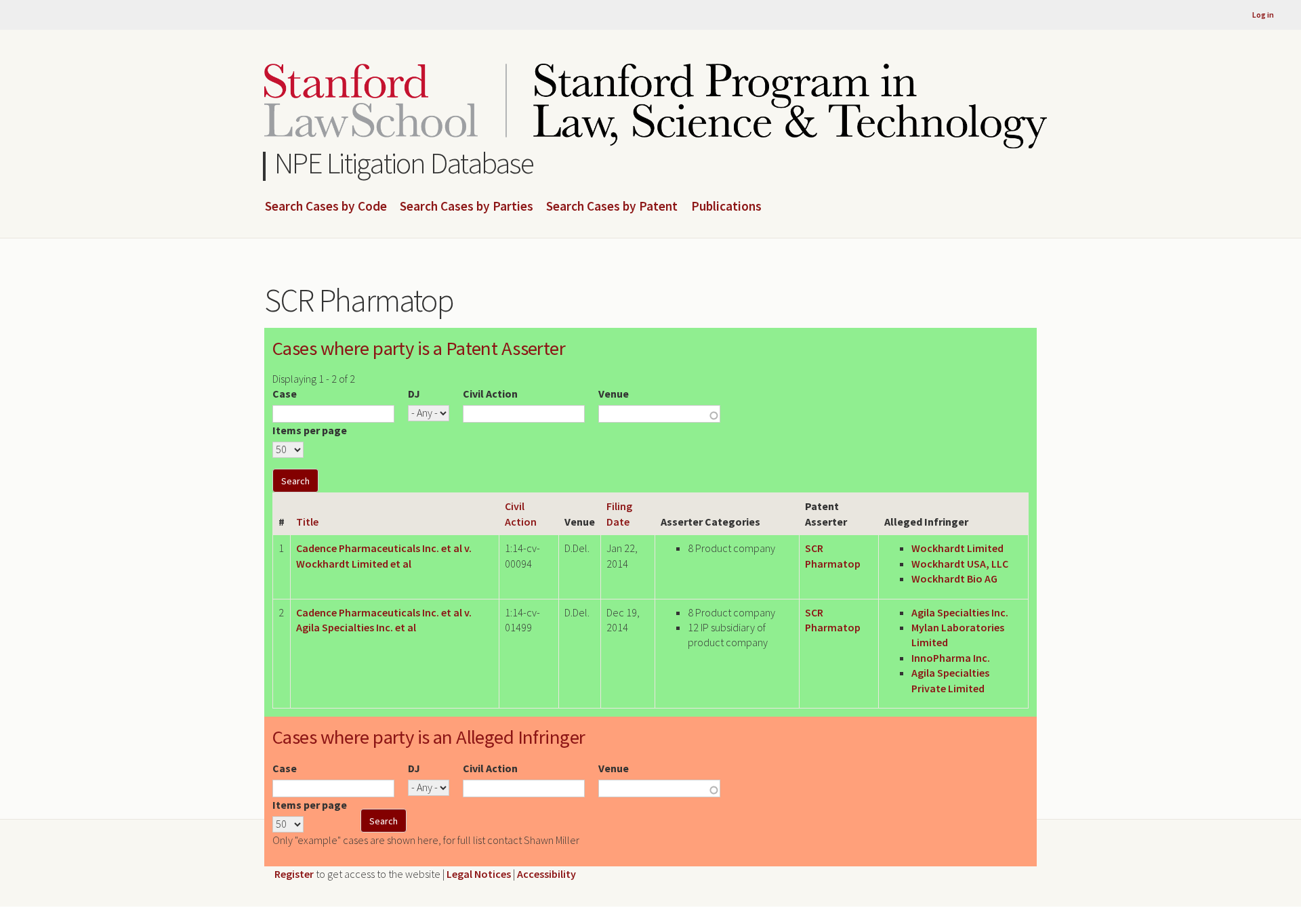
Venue (613, 393)
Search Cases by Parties (466, 206)
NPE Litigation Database (404, 163)
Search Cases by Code (326, 206)
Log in (1263, 14)
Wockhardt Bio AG (954, 578)
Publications (726, 206)
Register (294, 874)
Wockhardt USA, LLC (959, 563)
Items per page (309, 430)
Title (307, 521)
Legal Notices (479, 874)
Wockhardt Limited (957, 548)
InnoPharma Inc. (950, 658)
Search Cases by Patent (612, 206)
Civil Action (490, 393)
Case (284, 393)
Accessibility (546, 874)
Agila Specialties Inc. (959, 612)
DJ (414, 393)
